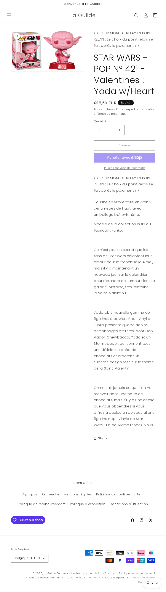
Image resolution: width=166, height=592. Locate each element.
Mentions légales (78, 494)
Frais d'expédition (128, 109)
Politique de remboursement (42, 504)
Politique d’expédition (115, 577)
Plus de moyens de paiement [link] (124, 168)
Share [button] (103, 438)
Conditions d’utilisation (82, 577)
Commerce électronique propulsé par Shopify (86, 573)
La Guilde (50, 573)
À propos (30, 494)
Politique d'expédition (87, 504)
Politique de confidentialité (118, 494)
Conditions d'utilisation (129, 504)
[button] (9, 15)
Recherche (50, 494)
